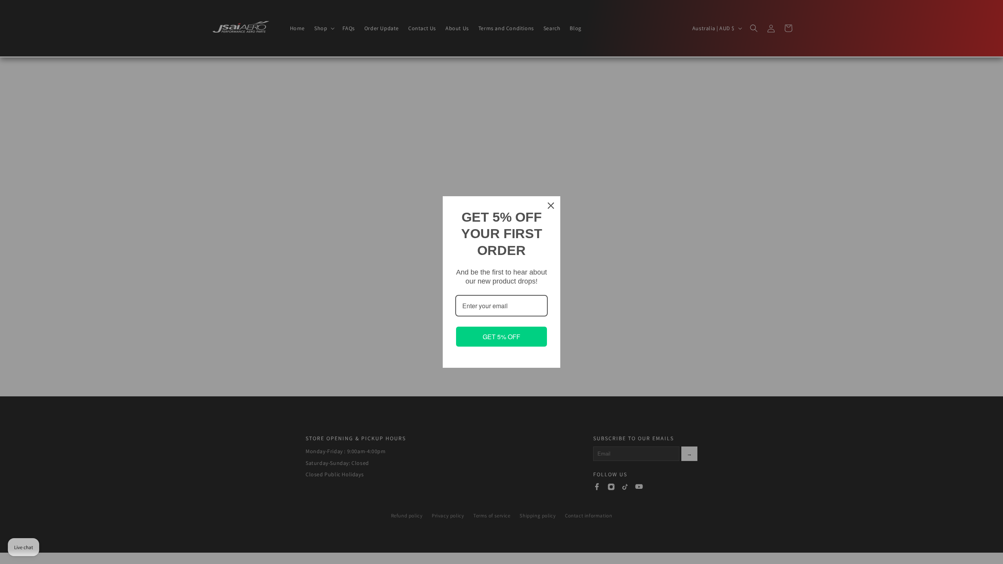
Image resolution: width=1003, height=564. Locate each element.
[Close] (550, 205)
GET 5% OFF (501, 336)
